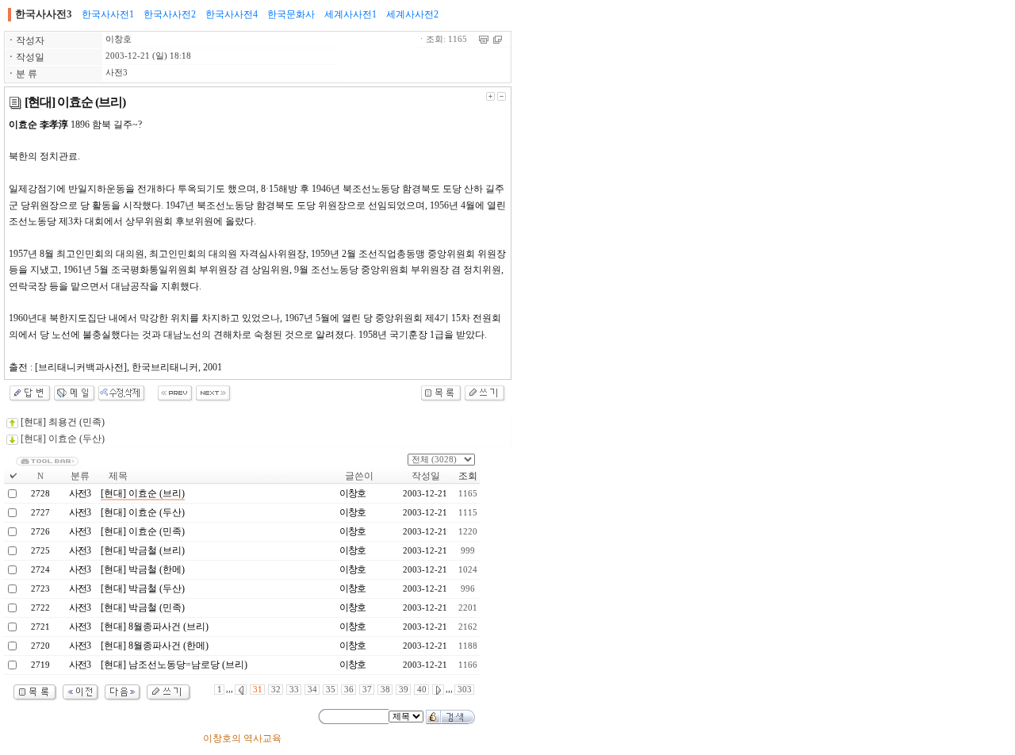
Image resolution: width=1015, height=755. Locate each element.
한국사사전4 (231, 14)
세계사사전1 (350, 14)
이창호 (118, 39)
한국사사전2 (170, 14)
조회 (467, 475)
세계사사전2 (412, 14)
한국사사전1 (108, 14)
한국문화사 (291, 14)
